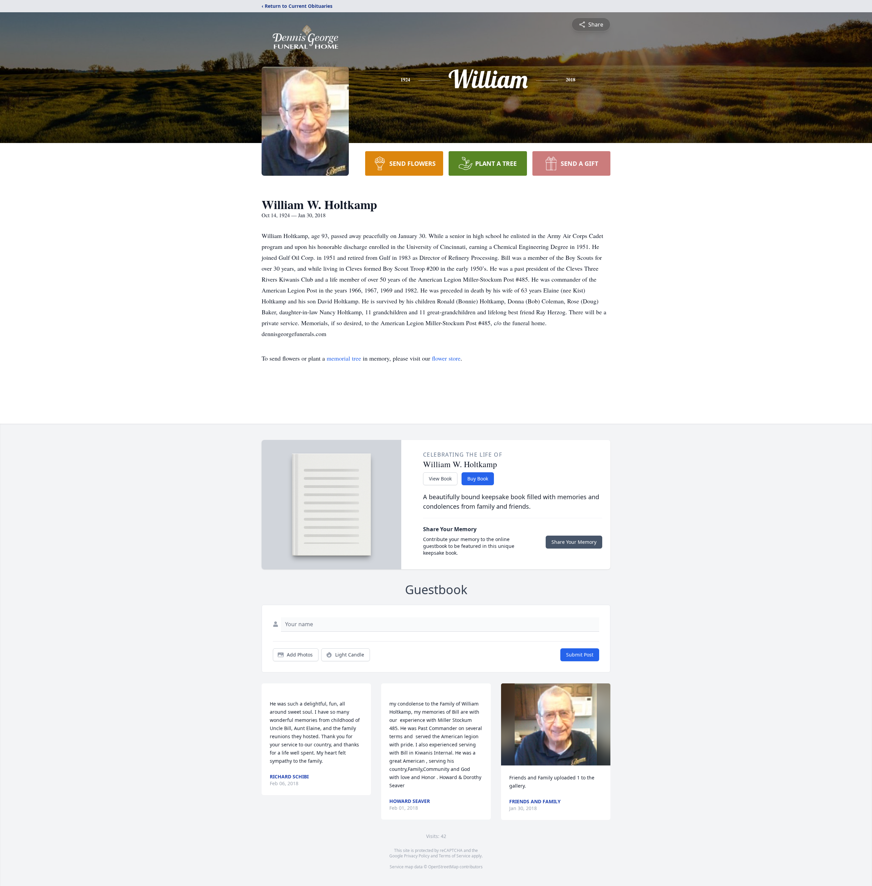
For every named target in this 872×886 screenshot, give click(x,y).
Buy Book (477, 478)
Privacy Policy (417, 856)
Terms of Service (454, 856)
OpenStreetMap (443, 867)
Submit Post (579, 654)
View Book (440, 478)
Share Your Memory (573, 542)
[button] (556, 724)
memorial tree (344, 358)
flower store (446, 358)
